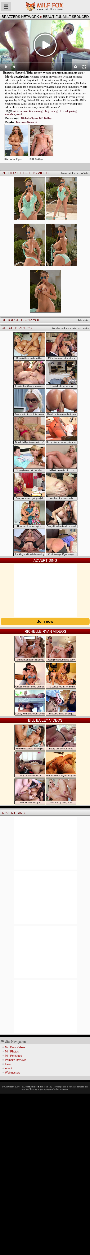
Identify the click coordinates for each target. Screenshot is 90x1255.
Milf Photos (12, 1051)
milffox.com (33, 1086)
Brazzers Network (20, 17)
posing (73, 111)
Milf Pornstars (13, 1055)
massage (39, 111)
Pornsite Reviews (15, 1060)
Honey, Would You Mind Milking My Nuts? (59, 72)
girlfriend (62, 111)
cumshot (10, 114)
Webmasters (12, 1072)
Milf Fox (45, 6)
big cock (50, 111)
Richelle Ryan (29, 118)
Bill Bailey (45, 118)
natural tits (26, 111)
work (19, 114)
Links (8, 1064)
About (8, 1068)
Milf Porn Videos (15, 1047)
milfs (15, 111)
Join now (45, 621)
